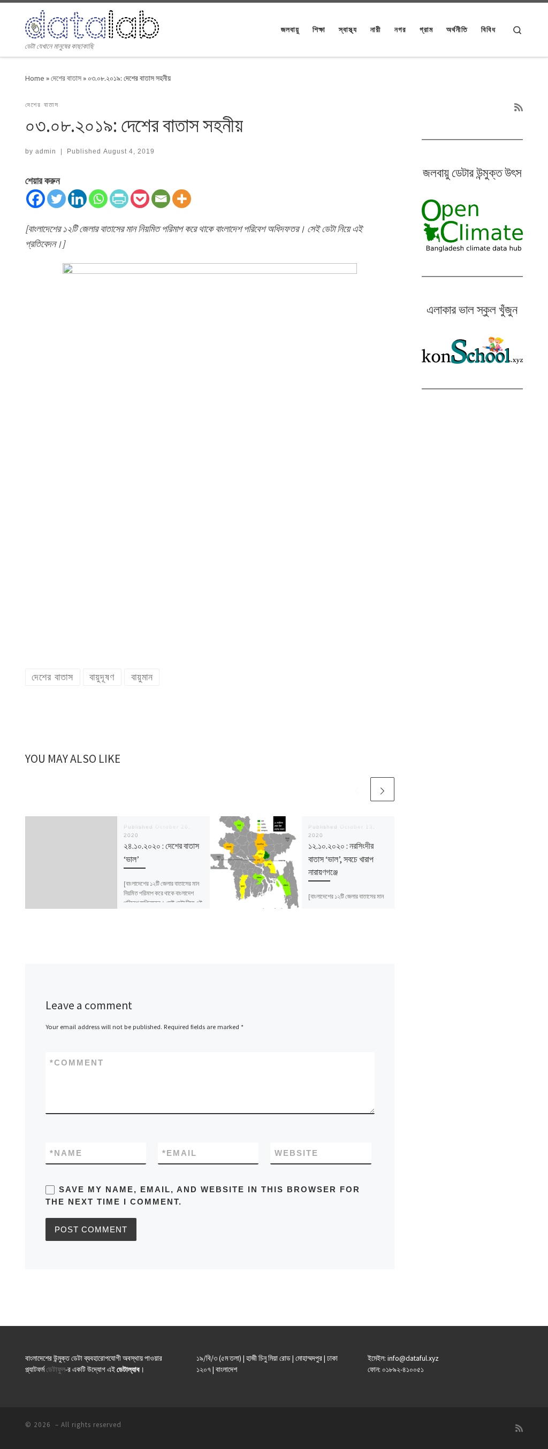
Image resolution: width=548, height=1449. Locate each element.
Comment (77, 1062)
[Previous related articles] (357, 789)
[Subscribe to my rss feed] (518, 107)
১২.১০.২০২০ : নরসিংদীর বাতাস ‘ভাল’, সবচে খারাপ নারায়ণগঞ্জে (341, 858)
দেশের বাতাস (66, 78)
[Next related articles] (382, 789)
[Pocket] (140, 198)
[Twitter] (56, 198)
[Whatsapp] (98, 198)
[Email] (160, 198)
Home (34, 78)
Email (179, 1152)
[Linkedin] (77, 198)
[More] (181, 198)
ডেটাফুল (55, 1369)
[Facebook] (35, 198)
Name (66, 1152)
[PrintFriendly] (119, 198)
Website (296, 1152)
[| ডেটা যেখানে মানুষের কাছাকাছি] (92, 22)
